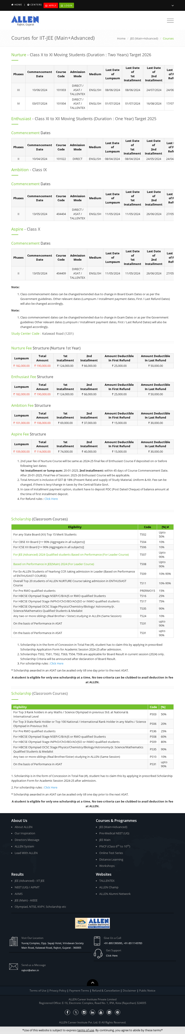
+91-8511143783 (133, 943)
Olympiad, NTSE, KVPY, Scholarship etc (40, 907)
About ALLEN (23, 827)
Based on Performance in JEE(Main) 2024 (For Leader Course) (53, 564)
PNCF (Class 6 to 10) (114, 846)
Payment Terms (79, 990)
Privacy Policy (57, 990)
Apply (52, 5)
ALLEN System (24, 846)
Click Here (51, 499)
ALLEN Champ (108, 887)
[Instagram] (84, 1012)
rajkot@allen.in (30, 970)
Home (18, 4)
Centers (36, 4)
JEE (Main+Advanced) (144, 38)
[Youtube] (101, 1012)
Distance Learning (111, 859)
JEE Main (105, 840)
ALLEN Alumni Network (115, 894)
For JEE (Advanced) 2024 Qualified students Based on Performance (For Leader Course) (71, 554)
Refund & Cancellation (106, 990)
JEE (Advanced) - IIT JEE (29, 881)
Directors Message (27, 840)
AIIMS (19, 894)
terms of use (85, 1030)
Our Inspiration (25, 833)
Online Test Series (111, 853)
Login (67, 5)
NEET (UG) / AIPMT (27, 887)
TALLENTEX (107, 881)
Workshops (107, 866)
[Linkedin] (92, 1012)
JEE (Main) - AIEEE (26, 900)
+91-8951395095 (113, 943)
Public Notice (147, 990)
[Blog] (109, 1012)
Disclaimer (130, 990)
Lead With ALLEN (26, 853)
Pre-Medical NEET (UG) (114, 833)
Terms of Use (38, 990)
